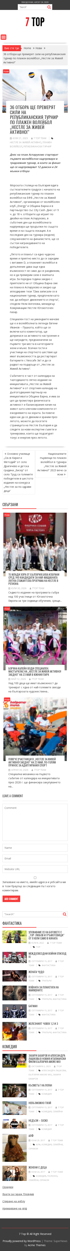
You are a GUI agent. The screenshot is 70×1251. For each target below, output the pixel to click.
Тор (38, 946)
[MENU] (3, 37)
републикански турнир (38, 146)
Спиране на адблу (13, 1201)
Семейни (58, 1111)
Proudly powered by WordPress (22, 1241)
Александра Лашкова (54, 1070)
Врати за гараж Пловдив (18, 1194)
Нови (6, 71)
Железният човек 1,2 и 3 (43, 1023)
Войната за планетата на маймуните (44, 988)
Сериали (33, 1148)
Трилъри (47, 980)
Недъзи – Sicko (38, 1120)
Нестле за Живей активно (25, 142)
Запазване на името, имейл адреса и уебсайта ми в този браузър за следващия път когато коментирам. (34, 886)
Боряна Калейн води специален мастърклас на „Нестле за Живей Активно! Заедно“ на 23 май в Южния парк (34, 671)
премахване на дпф (14, 1208)
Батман (33, 1006)
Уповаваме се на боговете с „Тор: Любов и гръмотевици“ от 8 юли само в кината (46, 935)
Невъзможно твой (40, 1103)
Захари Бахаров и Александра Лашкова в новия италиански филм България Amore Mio (47, 1058)
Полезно (52, 1176)
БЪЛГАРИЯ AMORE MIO (40, 1074)
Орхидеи (7, 1187)
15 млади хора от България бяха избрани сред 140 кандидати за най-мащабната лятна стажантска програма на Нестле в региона (33, 579)
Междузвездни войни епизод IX (47, 955)
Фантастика (48, 965)
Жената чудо (36, 972)
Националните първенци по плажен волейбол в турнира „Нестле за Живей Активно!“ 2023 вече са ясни (51, 464)
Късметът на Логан (40, 1085)
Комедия (47, 1093)
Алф (31, 1135)
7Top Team (38, 588)
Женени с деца (38, 1167)
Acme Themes (37, 1245)
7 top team (40, 138)
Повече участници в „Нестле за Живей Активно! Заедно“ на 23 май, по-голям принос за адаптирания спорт (32, 762)
